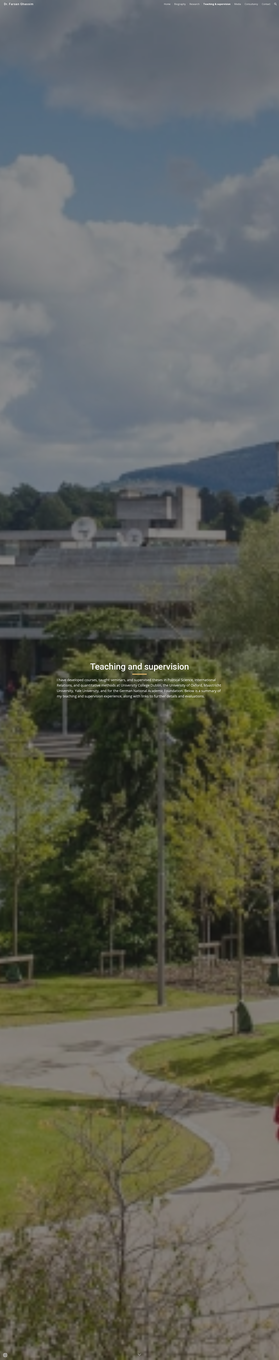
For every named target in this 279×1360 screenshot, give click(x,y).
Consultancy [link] (251, 4)
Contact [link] (266, 4)
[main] (139, 680)
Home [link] (167, 4)
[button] (275, 4)
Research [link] (194, 4)
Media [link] (237, 4)
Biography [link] (180, 4)
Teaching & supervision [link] (216, 4)
